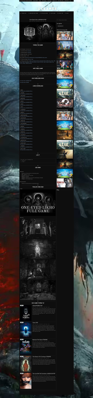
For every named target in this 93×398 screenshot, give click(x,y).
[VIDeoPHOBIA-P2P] (25, 312)
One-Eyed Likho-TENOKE (24, 82)
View (65, 35)
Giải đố (38, 62)
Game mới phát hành (33, 13)
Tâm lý (30, 62)
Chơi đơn (49, 0)
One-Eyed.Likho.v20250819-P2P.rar (26, 91)
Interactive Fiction (43, 60)
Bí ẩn (52, 60)
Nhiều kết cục (48, 60)
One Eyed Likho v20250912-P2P (25, 80)
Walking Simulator (29, 63)
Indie (40, 0)
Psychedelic (27, 62)
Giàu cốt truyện (46, 62)
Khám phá (67, 0)
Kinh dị (38, 60)
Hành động (35, 0)
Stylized (50, 62)
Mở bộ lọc (60, 26)
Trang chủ (24, 13)
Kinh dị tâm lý (34, 62)
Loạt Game (53, 13)
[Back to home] (46, 6)
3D (70, 0)
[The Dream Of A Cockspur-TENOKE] (25, 363)
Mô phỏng (44, 0)
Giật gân (23, 63)
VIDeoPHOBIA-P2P (37, 305)
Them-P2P (35, 322)
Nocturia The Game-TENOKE (40, 339)
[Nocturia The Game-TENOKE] (25, 346)
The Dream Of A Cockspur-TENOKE (42, 356)
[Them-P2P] (25, 329)
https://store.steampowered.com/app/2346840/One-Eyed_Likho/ (36, 57)
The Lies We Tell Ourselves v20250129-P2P (44, 373)
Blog (67, 13)
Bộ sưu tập (61, 13)
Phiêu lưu (55, 0)
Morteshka (29, 50)
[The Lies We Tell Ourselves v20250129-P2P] (25, 380)
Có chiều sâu (61, 0)
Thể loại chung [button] (44, 13)
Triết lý (23, 62)
